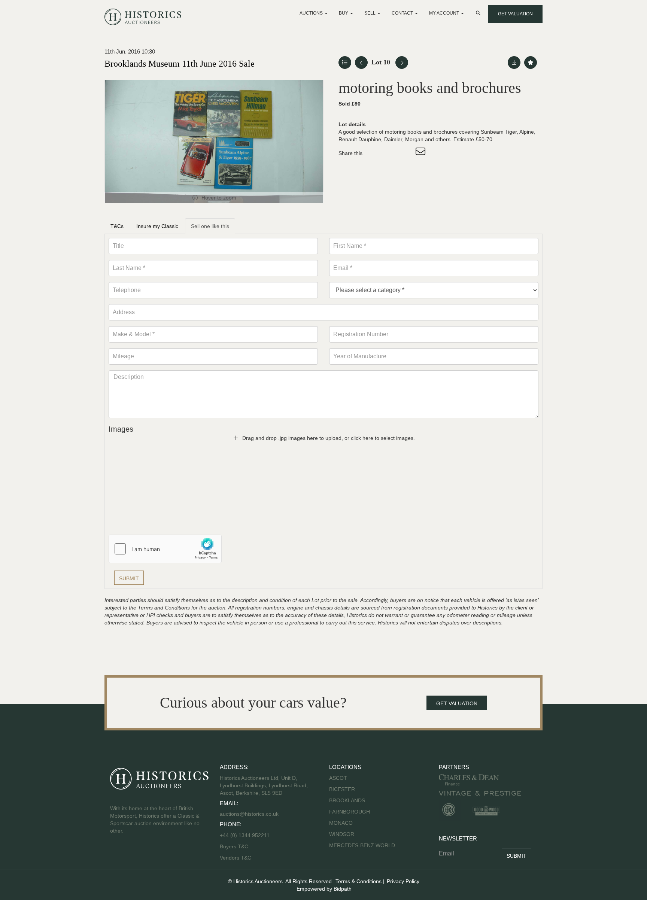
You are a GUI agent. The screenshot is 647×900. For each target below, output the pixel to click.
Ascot (338, 778)
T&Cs (117, 226)
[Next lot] (401, 62)
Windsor (341, 834)
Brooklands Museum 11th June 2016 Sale (179, 64)
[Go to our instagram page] (406, 153)
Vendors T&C (236, 858)
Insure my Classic (157, 226)
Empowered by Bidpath (324, 889)
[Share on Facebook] (375, 153)
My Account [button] (444, 13)
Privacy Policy (403, 881)
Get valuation (515, 13)
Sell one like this (210, 226)
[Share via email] (421, 153)
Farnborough (349, 812)
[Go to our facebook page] (117, 855)
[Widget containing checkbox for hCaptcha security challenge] (165, 549)
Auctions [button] (312, 13)
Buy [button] (344, 13)
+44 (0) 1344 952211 (245, 835)
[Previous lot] (361, 62)
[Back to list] (344, 62)
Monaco (341, 823)
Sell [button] (370, 13)
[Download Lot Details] (514, 62)
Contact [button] (403, 13)
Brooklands (347, 800)
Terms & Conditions (358, 881)
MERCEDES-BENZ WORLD (362, 845)
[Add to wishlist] (530, 62)
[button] (479, 13)
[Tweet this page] (390, 153)
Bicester (342, 789)
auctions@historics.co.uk (249, 814)
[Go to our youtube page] (148, 855)
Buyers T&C (234, 846)
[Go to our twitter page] (133, 855)
